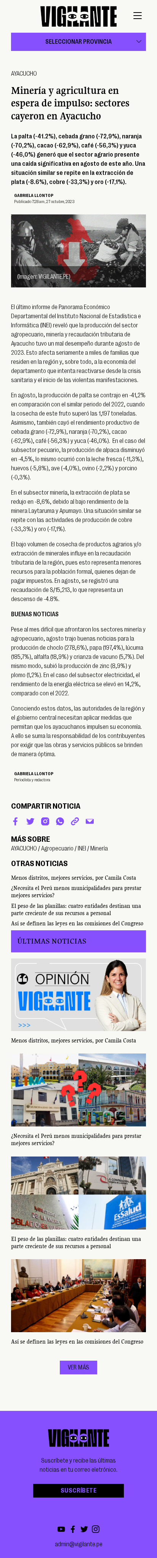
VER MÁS (79, 1367)
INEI (82, 848)
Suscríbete (78, 1490)
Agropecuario (57, 848)
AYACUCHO (24, 73)
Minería (99, 848)
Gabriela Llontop (33, 195)
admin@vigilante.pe (79, 1544)
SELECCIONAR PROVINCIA (78, 41)
